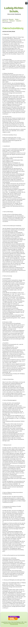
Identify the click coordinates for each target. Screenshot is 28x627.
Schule (17, 19)
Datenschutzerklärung (12, 28)
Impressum (6, 623)
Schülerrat (12, 20)
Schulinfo (18, 20)
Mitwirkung (5, 20)
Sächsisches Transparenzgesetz (17, 624)
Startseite (11, 19)
